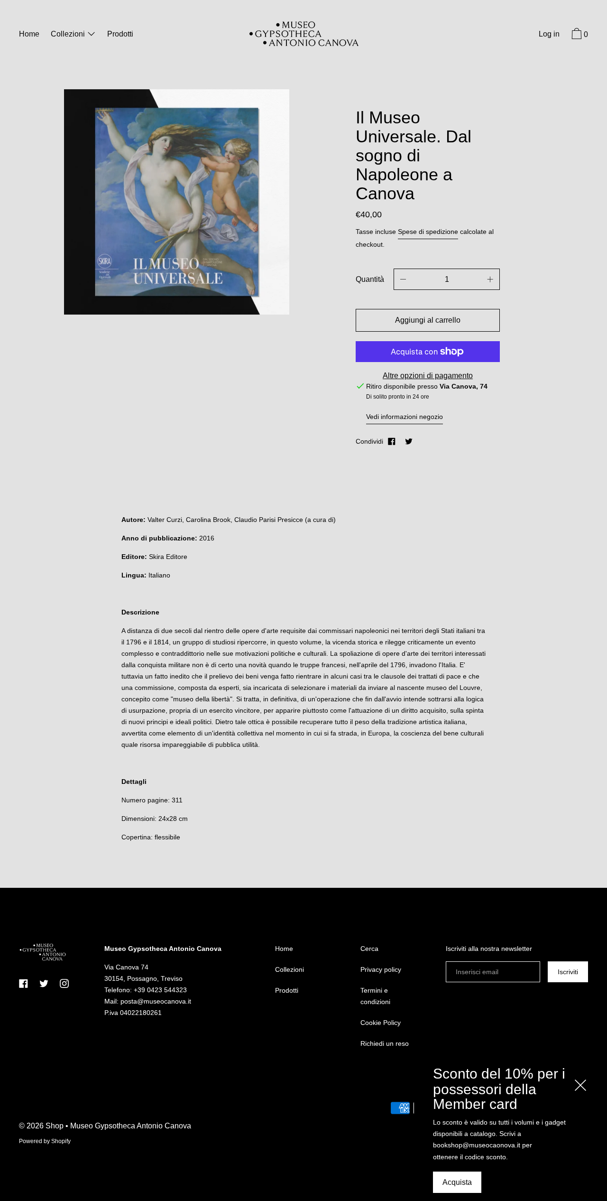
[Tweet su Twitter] (408, 441)
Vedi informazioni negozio (404, 416)
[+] (490, 279)
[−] (403, 279)
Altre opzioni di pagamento (428, 376)
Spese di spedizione (428, 231)
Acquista (457, 1182)
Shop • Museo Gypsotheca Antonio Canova (118, 1126)
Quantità (370, 279)
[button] (578, 35)
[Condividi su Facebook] (391, 441)
